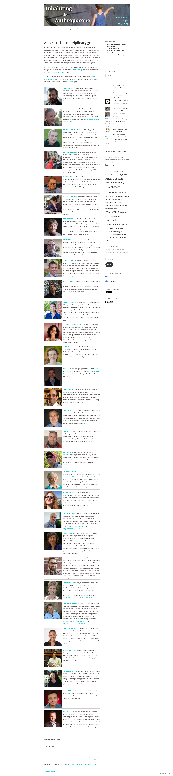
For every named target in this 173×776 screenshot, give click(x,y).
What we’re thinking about (67, 29)
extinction (124, 205)
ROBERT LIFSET (68, 389)
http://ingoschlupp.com (76, 526)
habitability (112, 212)
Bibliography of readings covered (115, 151)
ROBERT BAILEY (68, 88)
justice (123, 216)
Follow (109, 264)
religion (119, 231)
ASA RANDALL (68, 452)
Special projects (106, 29)
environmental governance (113, 202)
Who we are (53, 29)
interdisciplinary (115, 216)
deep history (121, 196)
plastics (117, 228)
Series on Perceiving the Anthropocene (117, 55)
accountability (116, 174)
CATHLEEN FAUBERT (70, 196)
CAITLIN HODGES (69, 347)
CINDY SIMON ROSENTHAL (72, 472)
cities (107, 187)
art (116, 183)
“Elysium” (116, 116)
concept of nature (120, 192)
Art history (120, 183)
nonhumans (110, 228)
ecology (108, 199)
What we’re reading (81, 29)
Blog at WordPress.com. (50, 771)
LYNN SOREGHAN (69, 582)
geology (115, 208)
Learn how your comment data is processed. (82, 764)
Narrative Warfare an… (120, 129)
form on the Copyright (60, 72)
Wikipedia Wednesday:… (120, 93)
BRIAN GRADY (68, 219)
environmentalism (110, 205)
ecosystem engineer (117, 199)
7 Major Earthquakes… (120, 100)
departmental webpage (78, 621)
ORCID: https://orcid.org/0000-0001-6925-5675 (78, 598)
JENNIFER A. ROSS (69, 492)
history (121, 212)
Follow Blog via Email (112, 246)
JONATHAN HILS (68, 281)
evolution (118, 205)
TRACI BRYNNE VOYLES (71, 628)
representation (108, 234)
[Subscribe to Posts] (106, 277)
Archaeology (109, 183)
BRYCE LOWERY (68, 410)
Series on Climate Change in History (116, 50)
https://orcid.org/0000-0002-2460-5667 (75, 528)
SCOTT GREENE (68, 240)
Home (46, 29)
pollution (114, 231)
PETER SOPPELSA (69, 558)
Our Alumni (69, 81)
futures (111, 208)
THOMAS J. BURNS (69, 130)
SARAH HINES (68, 302)
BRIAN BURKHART (69, 109)
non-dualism (123, 225)
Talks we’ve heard (95, 29)
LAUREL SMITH (68, 533)
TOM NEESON (67, 431)
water (107, 240)
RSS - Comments (112, 281)
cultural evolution (111, 196)
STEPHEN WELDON (69, 650)
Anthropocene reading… (120, 85)
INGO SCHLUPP (68, 513)
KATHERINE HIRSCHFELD (72, 324)
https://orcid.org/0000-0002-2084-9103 (75, 624)
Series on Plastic (111, 52)
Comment (94, 759)
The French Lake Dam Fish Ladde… (120, 139)
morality (108, 220)
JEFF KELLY (67, 368)
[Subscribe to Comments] (106, 281)
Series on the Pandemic (113, 48)
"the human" (108, 174)
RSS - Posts (110, 277)
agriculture (124, 175)
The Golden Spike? (110, 65)
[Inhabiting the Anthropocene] (87, 15)
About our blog (118, 29)
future (107, 208)
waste (124, 237)
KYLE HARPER (68, 260)
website (84, 423)
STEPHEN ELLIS (68, 177)
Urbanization (119, 237)
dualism (127, 196)
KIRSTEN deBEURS (69, 152)
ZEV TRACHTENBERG (70, 603)
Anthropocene (114, 178)
